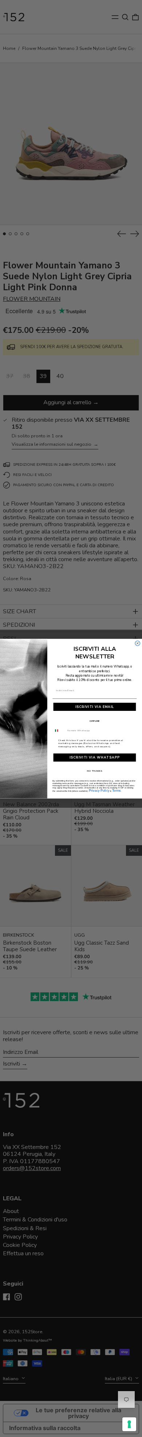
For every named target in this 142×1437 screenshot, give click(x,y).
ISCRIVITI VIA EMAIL (94, 706)
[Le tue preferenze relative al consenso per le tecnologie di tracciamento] (129, 1424)
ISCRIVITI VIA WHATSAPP (95, 757)
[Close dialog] (137, 643)
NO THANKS (94, 770)
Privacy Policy (99, 790)
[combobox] (59, 730)
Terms (116, 790)
